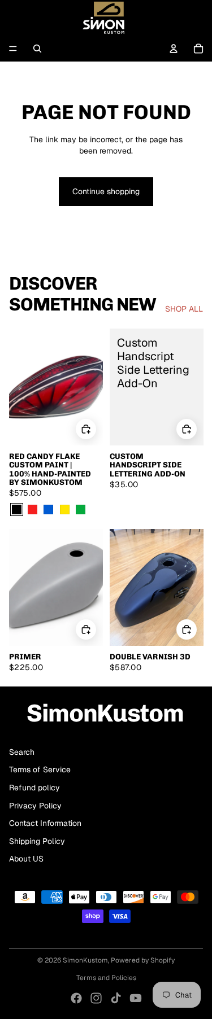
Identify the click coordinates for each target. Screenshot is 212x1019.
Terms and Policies (106, 977)
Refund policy (34, 787)
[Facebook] (76, 998)
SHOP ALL (184, 309)
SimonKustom (85, 960)
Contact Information (45, 823)
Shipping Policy (37, 841)
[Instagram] (96, 998)
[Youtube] (135, 998)
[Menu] (13, 49)
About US (26, 859)
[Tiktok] (116, 998)
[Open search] (37, 48)
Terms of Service (40, 769)
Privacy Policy (35, 806)
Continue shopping (106, 191)
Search (21, 752)
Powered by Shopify (143, 960)
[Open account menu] (173, 48)
